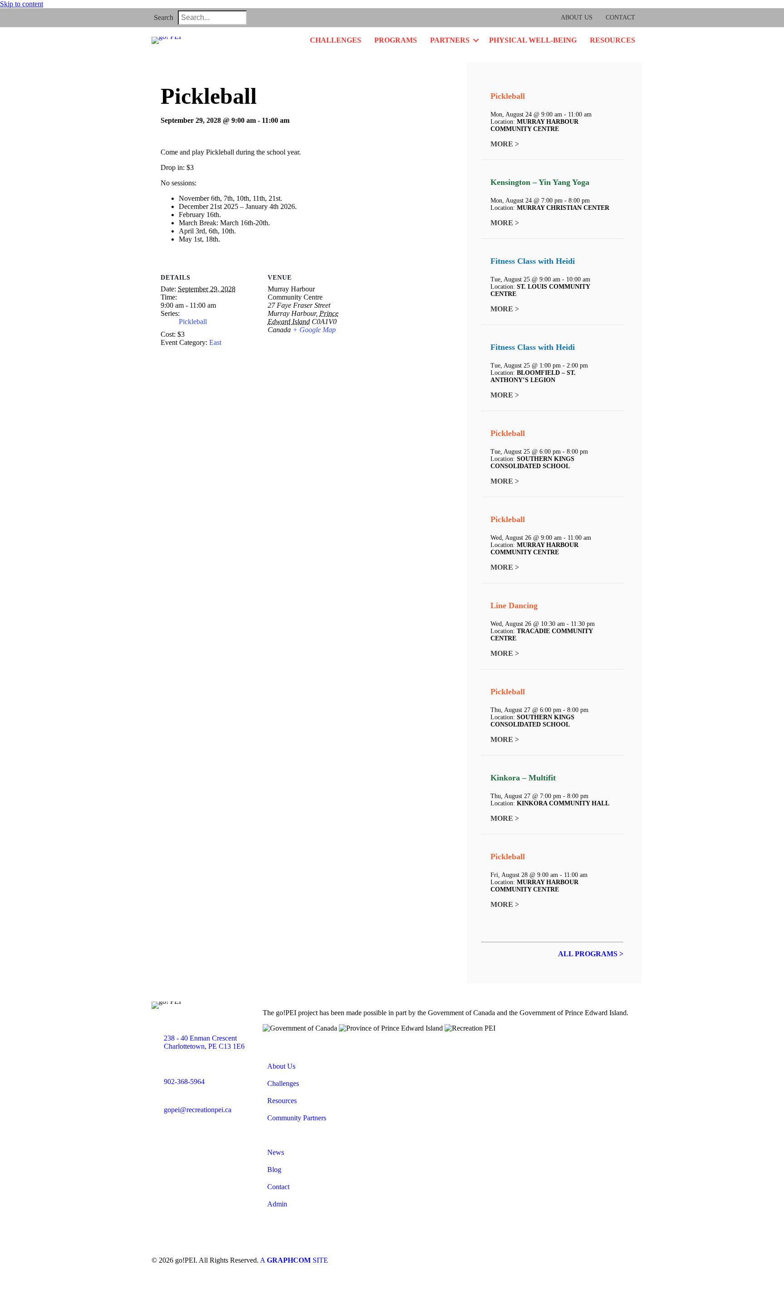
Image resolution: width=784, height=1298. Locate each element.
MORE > (504, 144)
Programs (395, 40)
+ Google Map (314, 330)
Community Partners (296, 1118)
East (215, 342)
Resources (612, 40)
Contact (620, 17)
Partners (450, 40)
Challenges (335, 40)
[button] (257, 18)
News (275, 1152)
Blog (274, 1169)
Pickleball (193, 321)
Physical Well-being (533, 40)
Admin (277, 1204)
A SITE (294, 1260)
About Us (577, 17)
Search (163, 17)
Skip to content (21, 4)
